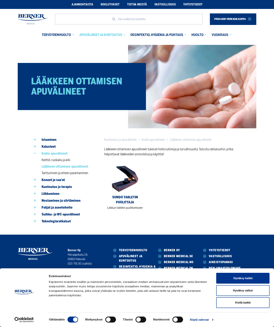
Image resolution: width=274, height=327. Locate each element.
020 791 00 (74, 263)
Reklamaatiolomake (225, 268)
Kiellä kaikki (243, 302)
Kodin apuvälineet (153, 140)
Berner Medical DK (178, 268)
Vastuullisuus (165, 4)
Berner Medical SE (178, 256)
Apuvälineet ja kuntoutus (100, 35)
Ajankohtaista (82, 4)
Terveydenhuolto (56, 35)
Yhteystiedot (193, 4)
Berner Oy (172, 250)
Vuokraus (220, 35)
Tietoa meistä (137, 4)
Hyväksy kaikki (243, 278)
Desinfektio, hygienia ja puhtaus (156, 35)
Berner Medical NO (179, 262)
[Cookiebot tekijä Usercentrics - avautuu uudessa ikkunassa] (24, 320)
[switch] (110, 320)
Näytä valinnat (199, 319)
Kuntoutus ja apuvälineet (120, 140)
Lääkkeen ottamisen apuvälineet (191, 140)
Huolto (197, 35)
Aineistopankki (221, 262)
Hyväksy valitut (243, 290)
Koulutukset (110, 4)
